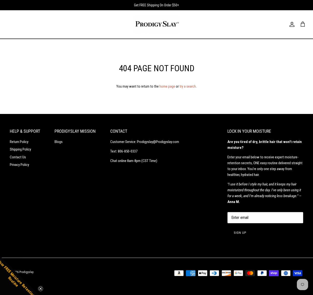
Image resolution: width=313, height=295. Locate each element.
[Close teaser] (40, 288)
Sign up (240, 232)
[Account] (291, 24)
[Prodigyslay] (156, 24)
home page (167, 86)
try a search (187, 86)
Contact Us (18, 157)
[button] (19, 275)
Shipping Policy (20, 149)
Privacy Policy (19, 165)
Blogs (59, 142)
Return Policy (19, 142)
